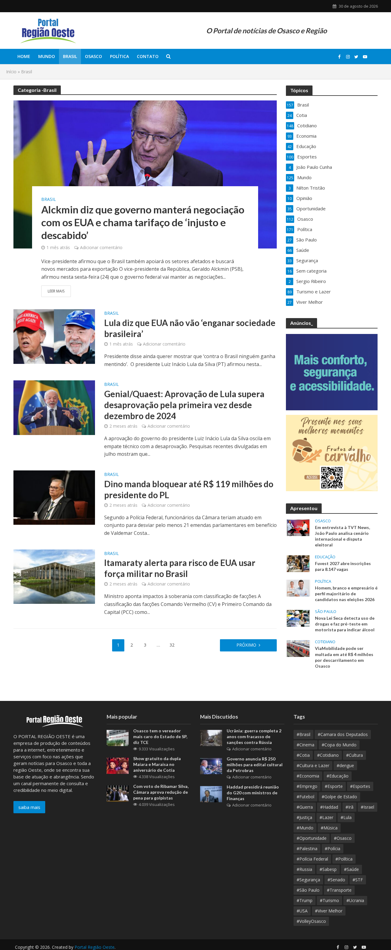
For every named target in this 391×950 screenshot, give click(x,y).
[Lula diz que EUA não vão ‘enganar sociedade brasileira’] (54, 336)
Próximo (246, 645)
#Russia (304, 869)
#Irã (349, 807)
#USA (302, 911)
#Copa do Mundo (339, 745)
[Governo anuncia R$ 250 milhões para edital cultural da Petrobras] (211, 765)
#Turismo (329, 900)
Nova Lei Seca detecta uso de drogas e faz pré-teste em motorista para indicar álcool (345, 623)
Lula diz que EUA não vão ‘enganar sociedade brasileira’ (190, 328)
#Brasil (303, 734)
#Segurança (308, 880)
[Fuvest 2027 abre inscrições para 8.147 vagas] (298, 563)
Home (23, 56)
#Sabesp (328, 869)
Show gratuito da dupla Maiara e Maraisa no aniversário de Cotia (157, 764)
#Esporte (334, 786)
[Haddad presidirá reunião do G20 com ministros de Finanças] (211, 793)
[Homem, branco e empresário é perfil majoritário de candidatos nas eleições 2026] (298, 588)
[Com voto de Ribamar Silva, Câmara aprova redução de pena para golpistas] (118, 793)
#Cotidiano (328, 755)
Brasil (70, 56)
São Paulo (325, 611)
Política (119, 56)
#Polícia (332, 848)
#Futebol (305, 797)
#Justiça (304, 817)
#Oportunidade (312, 838)
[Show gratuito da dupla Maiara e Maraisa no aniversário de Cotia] (118, 765)
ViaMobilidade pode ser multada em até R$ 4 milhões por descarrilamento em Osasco (344, 657)
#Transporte (339, 890)
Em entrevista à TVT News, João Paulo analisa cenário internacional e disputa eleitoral (342, 536)
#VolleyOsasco (311, 921)
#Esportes (360, 786)
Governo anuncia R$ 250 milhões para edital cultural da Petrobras (255, 764)
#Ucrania (355, 900)
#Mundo (305, 828)
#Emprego (307, 786)
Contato (148, 56)
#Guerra (305, 807)
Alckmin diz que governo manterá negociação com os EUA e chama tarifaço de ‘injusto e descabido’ (142, 222)
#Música (329, 828)
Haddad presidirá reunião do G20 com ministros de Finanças (253, 792)
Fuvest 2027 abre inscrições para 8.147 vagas (343, 566)
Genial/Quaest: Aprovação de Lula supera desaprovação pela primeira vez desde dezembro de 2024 (184, 405)
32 (172, 645)
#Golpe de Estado (339, 797)
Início (11, 71)
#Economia (308, 776)
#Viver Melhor (328, 911)
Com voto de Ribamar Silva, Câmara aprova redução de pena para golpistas (160, 792)
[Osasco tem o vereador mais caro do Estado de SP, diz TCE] (118, 737)
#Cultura (354, 755)
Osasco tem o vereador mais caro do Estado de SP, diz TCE (160, 736)
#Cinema (305, 745)
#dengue (345, 765)
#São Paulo (308, 890)
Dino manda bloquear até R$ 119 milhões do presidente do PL (188, 489)
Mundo (46, 56)
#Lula (346, 817)
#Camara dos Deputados (343, 734)
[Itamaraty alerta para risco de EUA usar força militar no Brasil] (54, 576)
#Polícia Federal (312, 859)
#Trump (304, 900)
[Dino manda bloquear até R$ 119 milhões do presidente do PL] (54, 497)
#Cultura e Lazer (313, 765)
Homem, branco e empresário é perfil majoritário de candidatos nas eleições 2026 (346, 593)
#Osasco (343, 838)
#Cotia (303, 755)
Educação (325, 557)
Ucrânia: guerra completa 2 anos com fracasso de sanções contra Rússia (254, 736)
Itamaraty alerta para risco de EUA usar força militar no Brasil (179, 568)
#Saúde (351, 869)
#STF (358, 880)
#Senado (336, 880)
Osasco (93, 56)
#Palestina (307, 848)
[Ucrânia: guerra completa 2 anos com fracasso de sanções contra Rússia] (211, 737)
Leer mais (56, 291)
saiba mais (29, 807)
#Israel (367, 807)
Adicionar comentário (101, 247)
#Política (344, 859)
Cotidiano (325, 641)
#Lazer (326, 817)
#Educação (338, 776)
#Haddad (329, 807)
